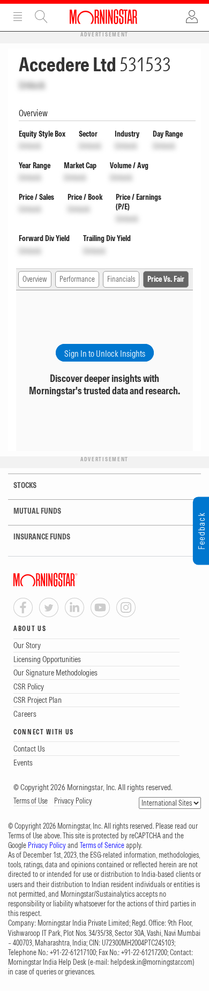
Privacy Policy (73, 801)
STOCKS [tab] (24, 485)
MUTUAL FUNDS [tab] (37, 511)
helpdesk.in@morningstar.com (151, 962)
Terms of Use (30, 801)
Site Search (41, 16)
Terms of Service (102, 845)
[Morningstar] (67, 580)
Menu (17, 16)
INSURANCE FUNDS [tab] (41, 537)
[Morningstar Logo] (103, 16)
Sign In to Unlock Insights (104, 353)
